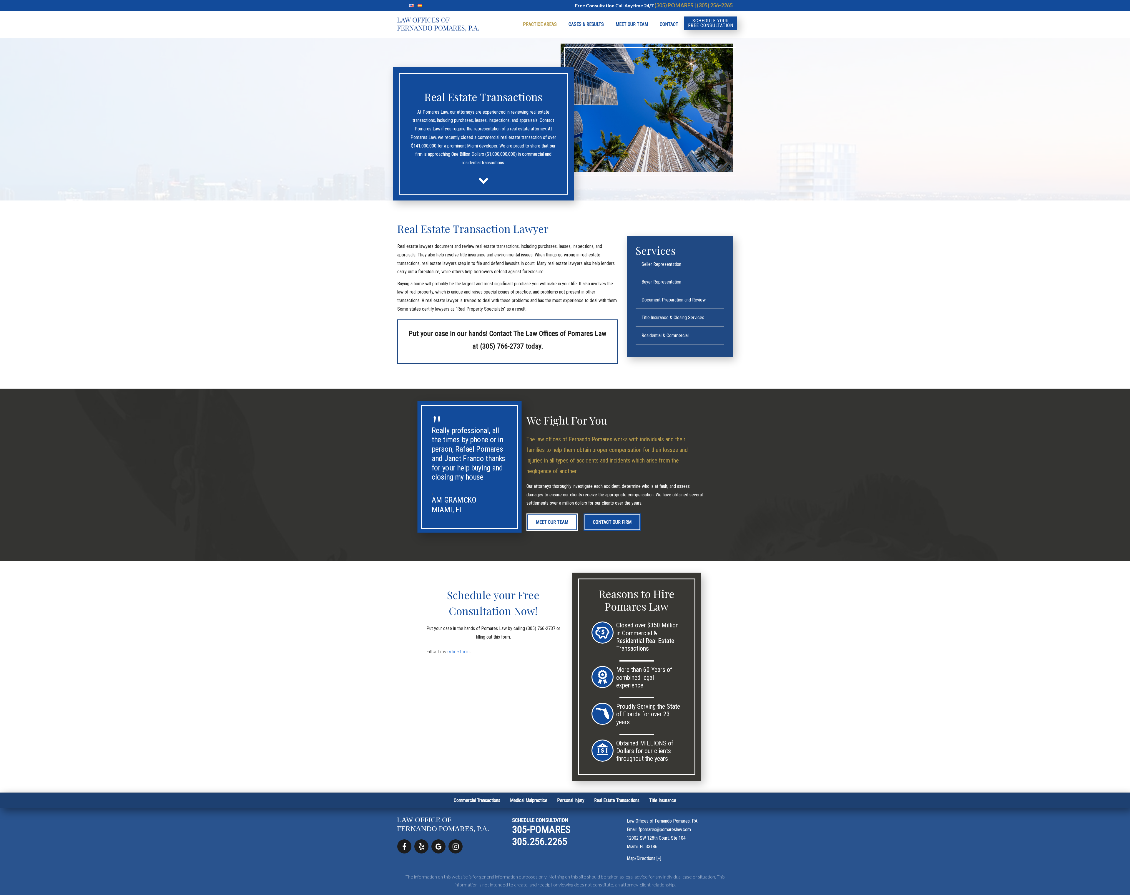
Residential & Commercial (665, 335)
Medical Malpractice (528, 800)
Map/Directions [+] (644, 858)
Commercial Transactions (477, 800)
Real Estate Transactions (616, 800)
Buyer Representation (661, 282)
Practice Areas (540, 24)
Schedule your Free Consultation (710, 23)
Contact (669, 24)
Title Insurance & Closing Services (673, 317)
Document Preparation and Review (674, 300)
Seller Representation (661, 264)
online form (458, 651)
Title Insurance (662, 800)
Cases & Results (586, 24)
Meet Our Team (632, 24)
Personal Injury (570, 800)
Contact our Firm (612, 522)
